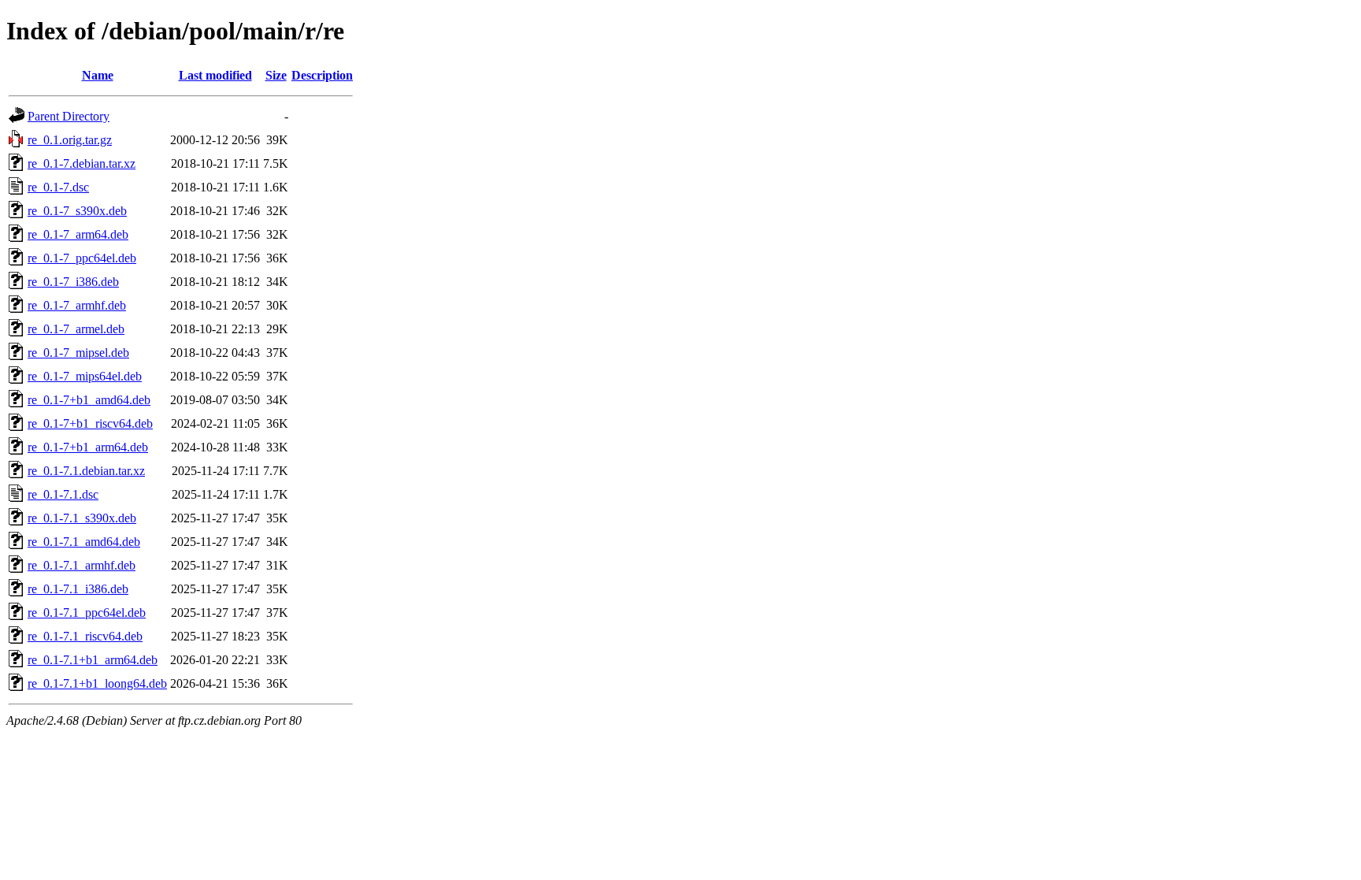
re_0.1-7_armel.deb (76, 329)
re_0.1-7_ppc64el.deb (82, 258)
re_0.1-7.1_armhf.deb (81, 565)
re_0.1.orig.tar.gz (70, 140)
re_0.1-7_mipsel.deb (78, 352)
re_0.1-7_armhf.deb (77, 305)
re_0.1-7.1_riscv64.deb (85, 636)
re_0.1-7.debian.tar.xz (81, 163)
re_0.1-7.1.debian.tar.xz (86, 470)
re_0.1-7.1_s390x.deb (82, 518)
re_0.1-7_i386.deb (73, 281)
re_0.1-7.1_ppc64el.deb (87, 612)
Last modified (215, 75)
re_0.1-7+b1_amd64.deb (89, 400)
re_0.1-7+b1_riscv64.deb (90, 423)
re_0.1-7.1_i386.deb (78, 589)
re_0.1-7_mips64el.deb (85, 376)
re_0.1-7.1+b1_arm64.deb (93, 659)
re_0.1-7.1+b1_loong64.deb (97, 683)
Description (322, 75)
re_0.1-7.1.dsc (63, 494)
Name (97, 75)
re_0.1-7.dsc (58, 187)
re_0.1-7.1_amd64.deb (84, 541)
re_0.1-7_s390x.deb (77, 210)
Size (276, 75)
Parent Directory (68, 116)
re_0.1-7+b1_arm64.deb (88, 447)
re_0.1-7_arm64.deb (78, 234)
